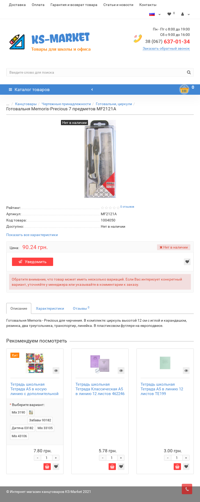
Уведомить (36, 261)
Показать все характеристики (32, 235)
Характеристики (50, 308)
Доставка (17, 5)
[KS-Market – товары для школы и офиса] (51, 41)
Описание (18, 308)
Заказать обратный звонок (166, 48)
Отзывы (81, 308)
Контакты (148, 5)
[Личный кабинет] (185, 14)
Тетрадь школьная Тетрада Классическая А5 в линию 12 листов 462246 (100, 389)
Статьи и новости (118, 5)
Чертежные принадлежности (66, 104)
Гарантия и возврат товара (74, 5)
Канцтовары (26, 104)
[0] (184, 89)
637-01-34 (167, 42)
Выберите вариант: (28, 405)
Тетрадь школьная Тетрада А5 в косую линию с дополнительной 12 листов (34, 391)
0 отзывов (127, 206)
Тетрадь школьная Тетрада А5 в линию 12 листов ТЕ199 (162, 389)
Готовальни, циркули (114, 104)
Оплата (38, 5)
